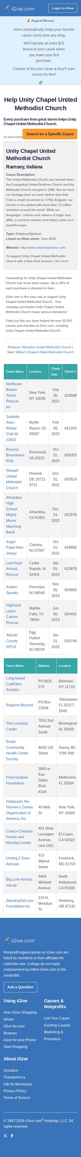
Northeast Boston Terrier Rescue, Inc (14, 395)
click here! (61, 261)
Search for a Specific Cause (50, 134)
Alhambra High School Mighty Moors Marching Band (14, 515)
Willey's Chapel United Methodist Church (45, 352)
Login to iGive (63, 8)
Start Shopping (15, 1047)
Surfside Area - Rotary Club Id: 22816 (12, 428)
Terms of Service (17, 1098)
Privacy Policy (15, 1091)
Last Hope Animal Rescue (14, 568)
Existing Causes (57, 1025)
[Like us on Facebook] (12, 1136)
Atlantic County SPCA (12, 640)
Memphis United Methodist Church (46, 347)
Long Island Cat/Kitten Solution (15, 684)
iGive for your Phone (20, 1040)
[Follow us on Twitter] (5, 1136)
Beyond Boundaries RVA (15, 455)
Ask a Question (20, 987)
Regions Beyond (19, 705)
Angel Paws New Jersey (14, 547)
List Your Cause (57, 1018)
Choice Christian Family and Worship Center (19, 837)
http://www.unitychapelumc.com (42, 247)
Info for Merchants (18, 1084)
